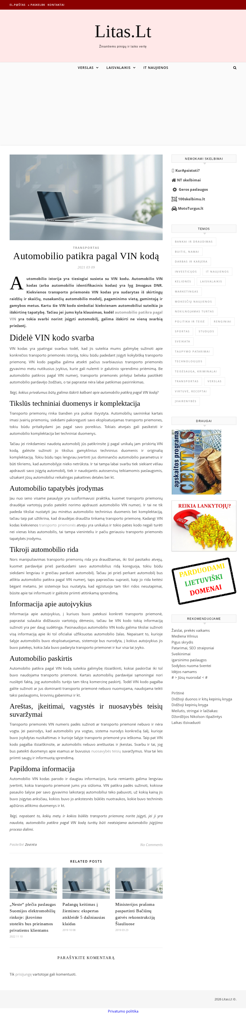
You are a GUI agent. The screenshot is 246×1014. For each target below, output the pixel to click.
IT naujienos (155, 67)
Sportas (182, 331)
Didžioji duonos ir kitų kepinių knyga (202, 699)
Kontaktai (56, 4)
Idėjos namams (184, 671)
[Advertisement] (123, 109)
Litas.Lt (123, 31)
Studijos (206, 331)
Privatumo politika (123, 1011)
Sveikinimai (181, 653)
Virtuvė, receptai (191, 391)
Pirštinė (178, 693)
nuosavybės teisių (106, 751)
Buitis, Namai (187, 251)
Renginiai (222, 321)
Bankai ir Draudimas (194, 241)
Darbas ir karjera (191, 261)
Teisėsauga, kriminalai (196, 371)
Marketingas (186, 291)
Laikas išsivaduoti (186, 722)
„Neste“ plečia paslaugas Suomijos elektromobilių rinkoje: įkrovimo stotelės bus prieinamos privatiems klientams (33, 917)
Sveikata (182, 341)
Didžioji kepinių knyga (190, 704)
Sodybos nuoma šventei (191, 665)
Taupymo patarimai (192, 351)
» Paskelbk (36, 4)
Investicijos (186, 271)
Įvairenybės (186, 401)
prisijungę (23, 974)
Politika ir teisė (190, 321)
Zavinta (31, 844)
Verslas (86, 67)
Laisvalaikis (118, 67)
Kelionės (183, 281)
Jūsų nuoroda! (189, 677)
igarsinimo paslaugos (189, 659)
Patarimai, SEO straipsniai (193, 647)
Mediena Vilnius (185, 636)
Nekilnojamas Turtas (194, 311)
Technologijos (189, 361)
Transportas (86, 248)
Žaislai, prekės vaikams (191, 630)
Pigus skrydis (182, 642)
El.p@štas (17, 4)
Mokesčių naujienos (193, 301)
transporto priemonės (57, 525)
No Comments (151, 844)
